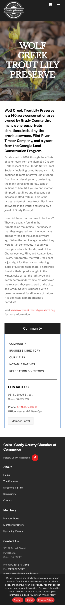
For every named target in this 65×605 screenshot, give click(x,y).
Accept (18, 600)
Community (18, 343)
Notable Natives (22, 364)
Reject (29, 600)
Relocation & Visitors (26, 371)
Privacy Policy (45, 600)
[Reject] (60, 589)
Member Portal (21, 421)
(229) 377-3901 (16, 569)
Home (6, 474)
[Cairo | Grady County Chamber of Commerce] (13, 18)
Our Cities (17, 357)
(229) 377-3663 (27, 407)
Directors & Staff (13, 487)
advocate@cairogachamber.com (21, 573)
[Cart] (50, 4)
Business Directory (24, 350)
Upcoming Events (13, 531)
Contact (7, 500)
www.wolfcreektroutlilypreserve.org (33, 310)
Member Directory (13, 524)
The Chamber (10, 481)
